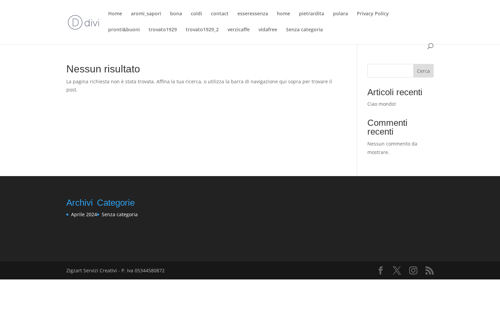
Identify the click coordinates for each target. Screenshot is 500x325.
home (283, 14)
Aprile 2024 (84, 214)
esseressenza (252, 14)
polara (340, 14)
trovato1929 (163, 30)
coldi (196, 14)
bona (176, 14)
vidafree (268, 30)
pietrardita (311, 14)
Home (115, 14)
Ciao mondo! (381, 104)
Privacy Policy (373, 14)
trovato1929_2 (202, 30)
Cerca (423, 71)
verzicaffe (239, 30)
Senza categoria (304, 30)
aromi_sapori (146, 14)
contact (220, 14)
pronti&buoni (124, 30)
